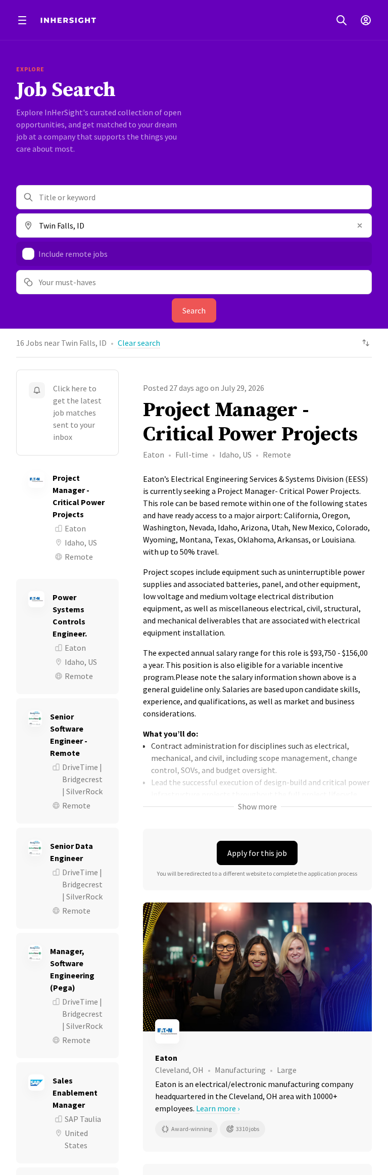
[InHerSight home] (68, 20)
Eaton (153, 454)
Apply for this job (257, 853)
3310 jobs (247, 1129)
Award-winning (191, 1129)
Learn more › (217, 1108)
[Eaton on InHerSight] (257, 1031)
